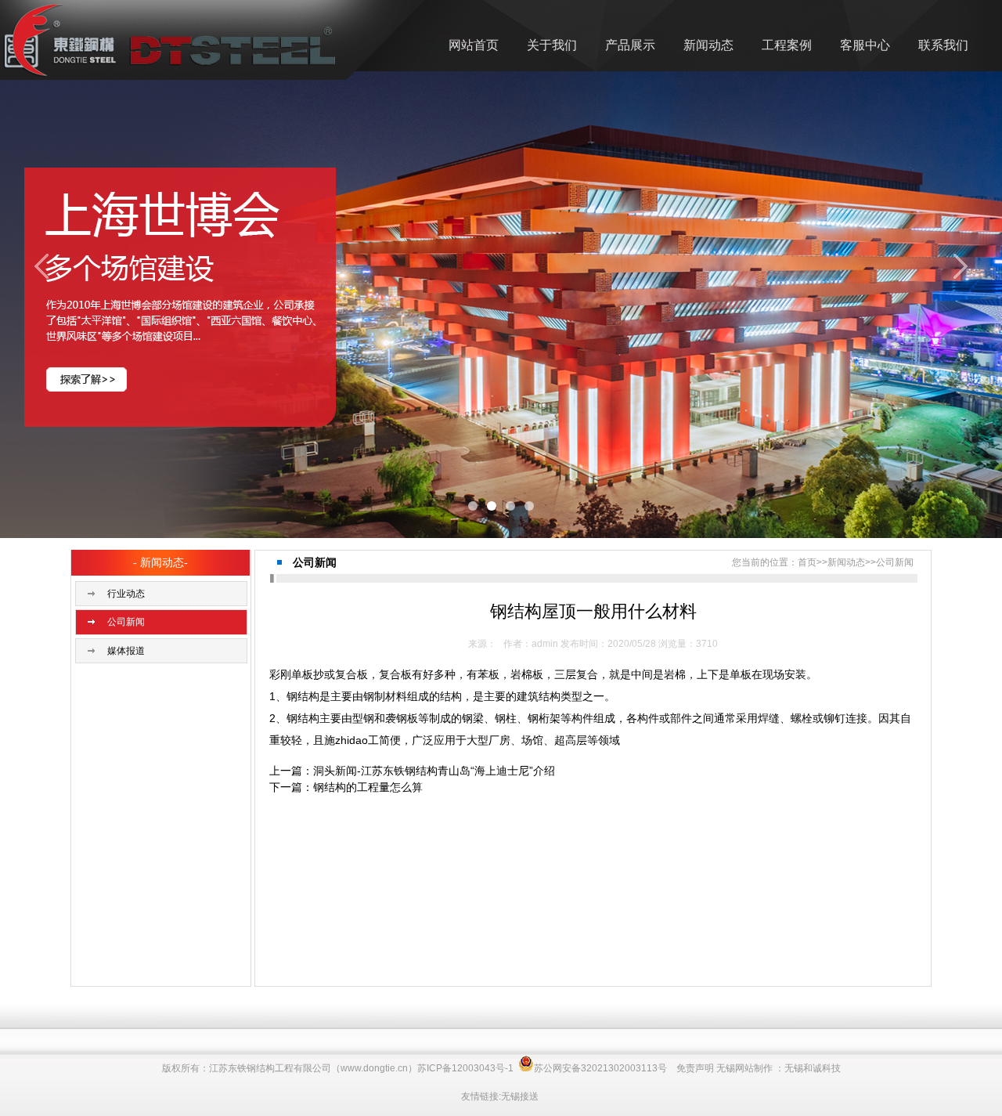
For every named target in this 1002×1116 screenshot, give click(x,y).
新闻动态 (708, 45)
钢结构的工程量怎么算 (368, 787)
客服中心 (865, 45)
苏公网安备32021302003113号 (600, 1068)
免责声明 (695, 1068)
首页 (807, 562)
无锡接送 (520, 1096)
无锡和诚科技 (812, 1068)
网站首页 (474, 45)
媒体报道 (126, 650)
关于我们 (552, 45)
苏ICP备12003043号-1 (465, 1068)
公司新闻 (126, 621)
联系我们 (943, 45)
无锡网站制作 (744, 1068)
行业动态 (126, 593)
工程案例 (787, 45)
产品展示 (630, 45)
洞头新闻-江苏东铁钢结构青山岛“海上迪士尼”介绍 (434, 770)
